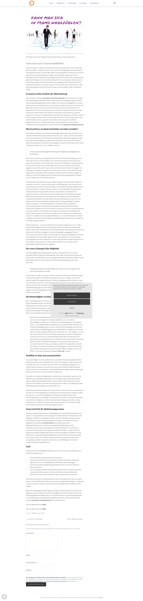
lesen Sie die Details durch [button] (36, 581)
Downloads (83, 3)
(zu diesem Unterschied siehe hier (54, 98)
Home (51, 3)
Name (28, 555)
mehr (72, 308)
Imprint (101, 597)
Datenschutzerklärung (74, 315)
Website (28, 570)
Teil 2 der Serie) (48, 423)
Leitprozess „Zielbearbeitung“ (41, 500)
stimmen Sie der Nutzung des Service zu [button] (57, 581)
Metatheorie (60, 3)
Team (43, 513)
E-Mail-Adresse (31, 562)
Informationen (94, 3)
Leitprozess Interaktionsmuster (73, 125)
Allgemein (34, 513)
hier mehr (62, 351)
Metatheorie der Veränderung (32, 3)
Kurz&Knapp (72, 3)
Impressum (67, 315)
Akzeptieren (72, 295)
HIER (44, 504)
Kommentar (30, 533)
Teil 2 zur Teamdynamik (34, 519)
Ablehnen (72, 302)
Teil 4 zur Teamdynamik (75, 519)
